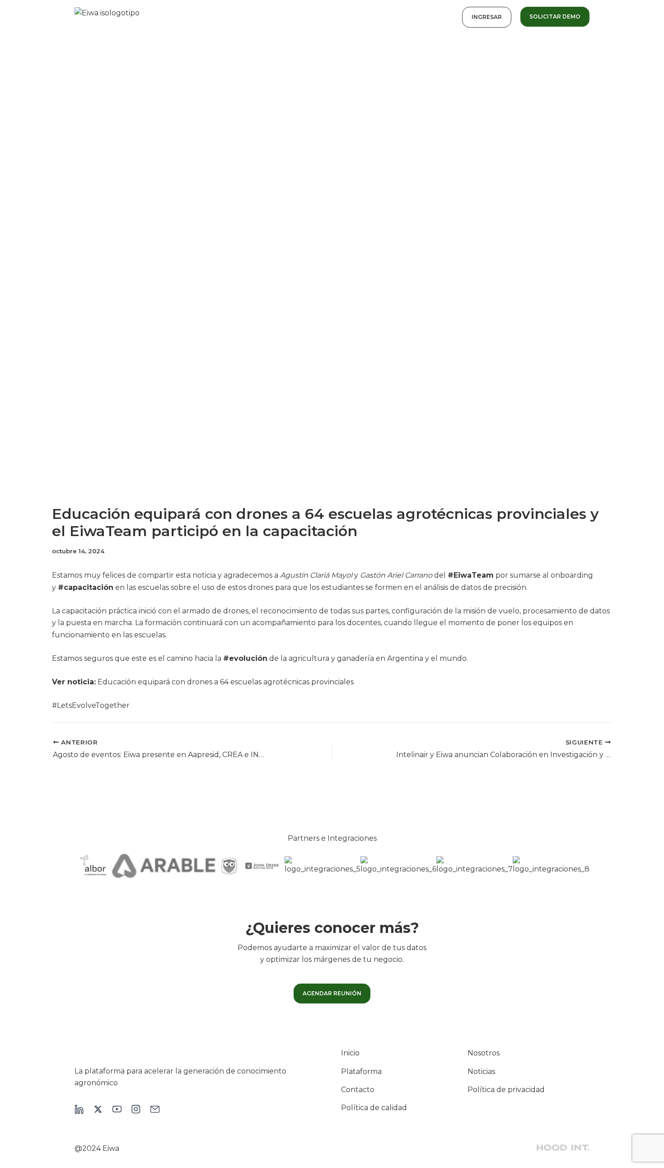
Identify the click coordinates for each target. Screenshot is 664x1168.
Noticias (481, 1071)
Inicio (350, 1053)
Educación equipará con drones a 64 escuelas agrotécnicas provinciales (226, 682)
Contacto (357, 1089)
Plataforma (361, 1071)
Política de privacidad (506, 1089)
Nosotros (484, 1053)
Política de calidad (374, 1107)
